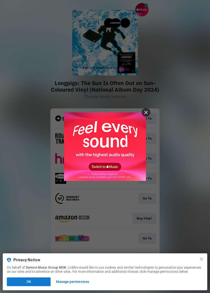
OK (29, 282)
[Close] (201, 259)
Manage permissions (72, 282)
